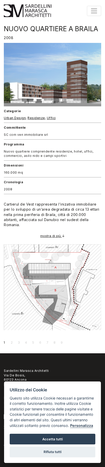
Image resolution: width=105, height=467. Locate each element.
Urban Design (15, 118)
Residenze (36, 118)
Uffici (51, 118)
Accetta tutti (52, 439)
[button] (27, 287)
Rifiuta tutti (52, 452)
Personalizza (81, 425)
